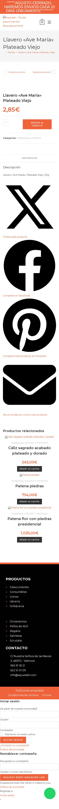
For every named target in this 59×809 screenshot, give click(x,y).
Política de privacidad (12, 749)
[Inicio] (4, 52)
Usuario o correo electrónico (16, 771)
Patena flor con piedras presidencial (29, 521)
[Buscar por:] (54, 22)
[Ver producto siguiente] (53, 72)
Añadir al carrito (37, 124)
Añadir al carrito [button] (29, 469)
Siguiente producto (42, 72)
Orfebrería (22, 138)
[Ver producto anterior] (5, 72)
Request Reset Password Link (24, 777)
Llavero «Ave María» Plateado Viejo (36, 52)
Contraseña (6, 730)
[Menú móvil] (48, 22)
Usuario (4, 719)
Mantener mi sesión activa (19, 734)
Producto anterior (16, 72)
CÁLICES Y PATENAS (36, 442)
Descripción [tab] (29, 158)
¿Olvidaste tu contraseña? (14, 745)
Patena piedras (29, 486)
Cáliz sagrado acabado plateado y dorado (29, 451)
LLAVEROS (35, 138)
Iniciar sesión (13, 740)
